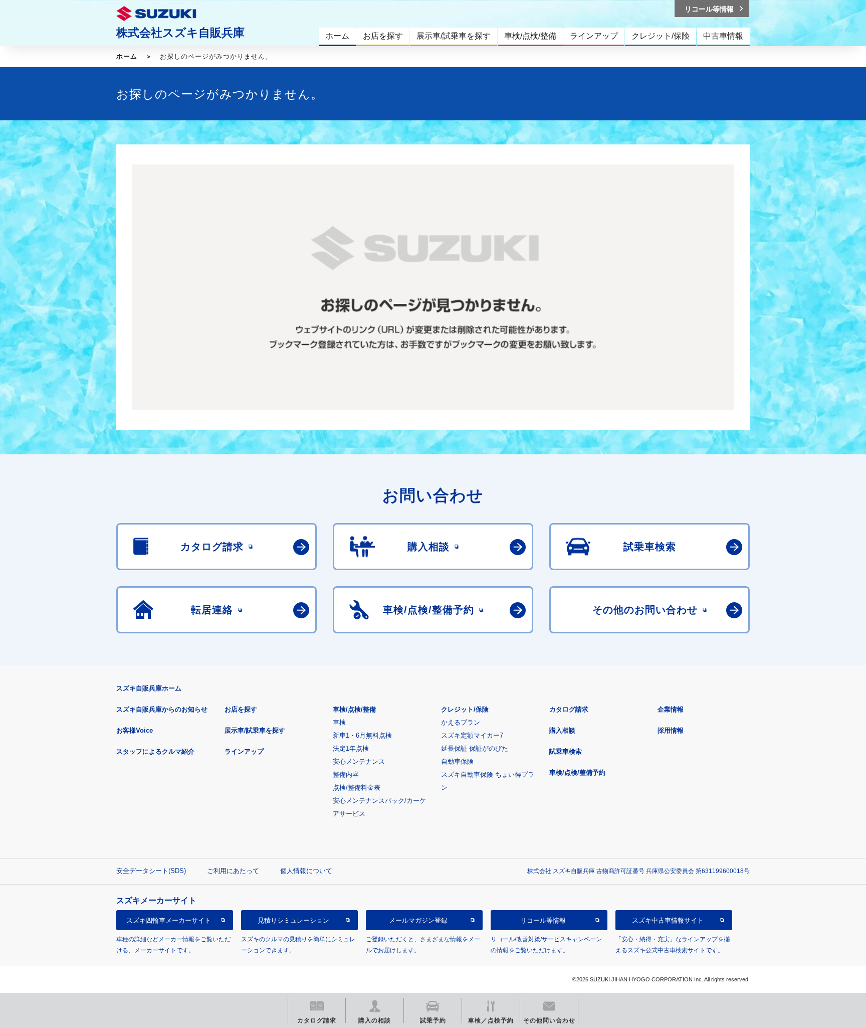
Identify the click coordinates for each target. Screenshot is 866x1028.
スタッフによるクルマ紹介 (155, 751)
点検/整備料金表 (356, 787)
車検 (339, 722)
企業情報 (671, 709)
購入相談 (562, 730)
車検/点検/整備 (354, 709)
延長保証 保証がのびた (474, 748)
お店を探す (241, 709)
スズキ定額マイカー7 (472, 735)
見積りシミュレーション (293, 920)
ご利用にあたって (233, 871)
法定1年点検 (351, 748)
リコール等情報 (543, 920)
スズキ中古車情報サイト (668, 920)
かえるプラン (460, 722)
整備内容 (346, 774)
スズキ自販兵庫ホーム (148, 688)
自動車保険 (457, 761)
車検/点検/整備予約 (577, 772)
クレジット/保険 (465, 709)
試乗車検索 (565, 751)
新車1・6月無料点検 (362, 735)
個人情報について (306, 871)
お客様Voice (134, 730)
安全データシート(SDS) (151, 871)
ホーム (126, 56)
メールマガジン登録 (418, 920)
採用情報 (671, 730)
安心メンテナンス (359, 761)
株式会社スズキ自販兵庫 (180, 32)
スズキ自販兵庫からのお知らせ (161, 709)
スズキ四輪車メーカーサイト (168, 920)
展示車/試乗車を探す (255, 730)
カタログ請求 (568, 709)
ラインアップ (244, 751)
